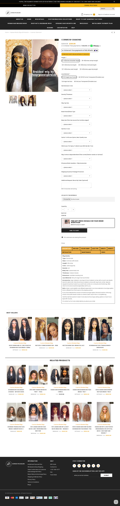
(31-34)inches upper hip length (89, 69)
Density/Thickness (66, 94)
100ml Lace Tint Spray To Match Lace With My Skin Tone (77, 146)
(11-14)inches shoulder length (71, 60)
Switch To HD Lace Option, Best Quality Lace (74, 137)
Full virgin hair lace (67, 81)
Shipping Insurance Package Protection (72, 172)
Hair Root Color (65, 129)
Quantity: (64, 206)
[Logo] (13, 13)
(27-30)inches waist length (70, 69)
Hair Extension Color (67, 86)
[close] (114, 2)
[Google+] (84, 465)
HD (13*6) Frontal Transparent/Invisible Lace (91, 77)
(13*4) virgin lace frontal (69, 77)
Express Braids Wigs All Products (19, 32)
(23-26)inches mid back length (87, 65)
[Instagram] (88, 465)
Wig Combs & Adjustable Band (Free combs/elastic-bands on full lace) (82, 154)
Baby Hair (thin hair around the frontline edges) (75, 120)
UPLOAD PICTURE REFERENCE (69, 195)
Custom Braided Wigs (20, 343)
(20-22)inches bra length (69, 65)
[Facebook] (74, 465)
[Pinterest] (93, 465)
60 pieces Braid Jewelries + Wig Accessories (74, 163)
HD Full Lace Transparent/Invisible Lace (85, 81)
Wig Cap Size (65, 103)
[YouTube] (98, 465)
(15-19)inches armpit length (90, 60)
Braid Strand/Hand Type (68, 111)
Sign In (100, 14)
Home (7, 32)
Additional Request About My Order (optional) (74, 180)
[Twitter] (79, 465)
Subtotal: (63, 213)
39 (65, 237)
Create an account (109, 14)
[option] (32, 65)
